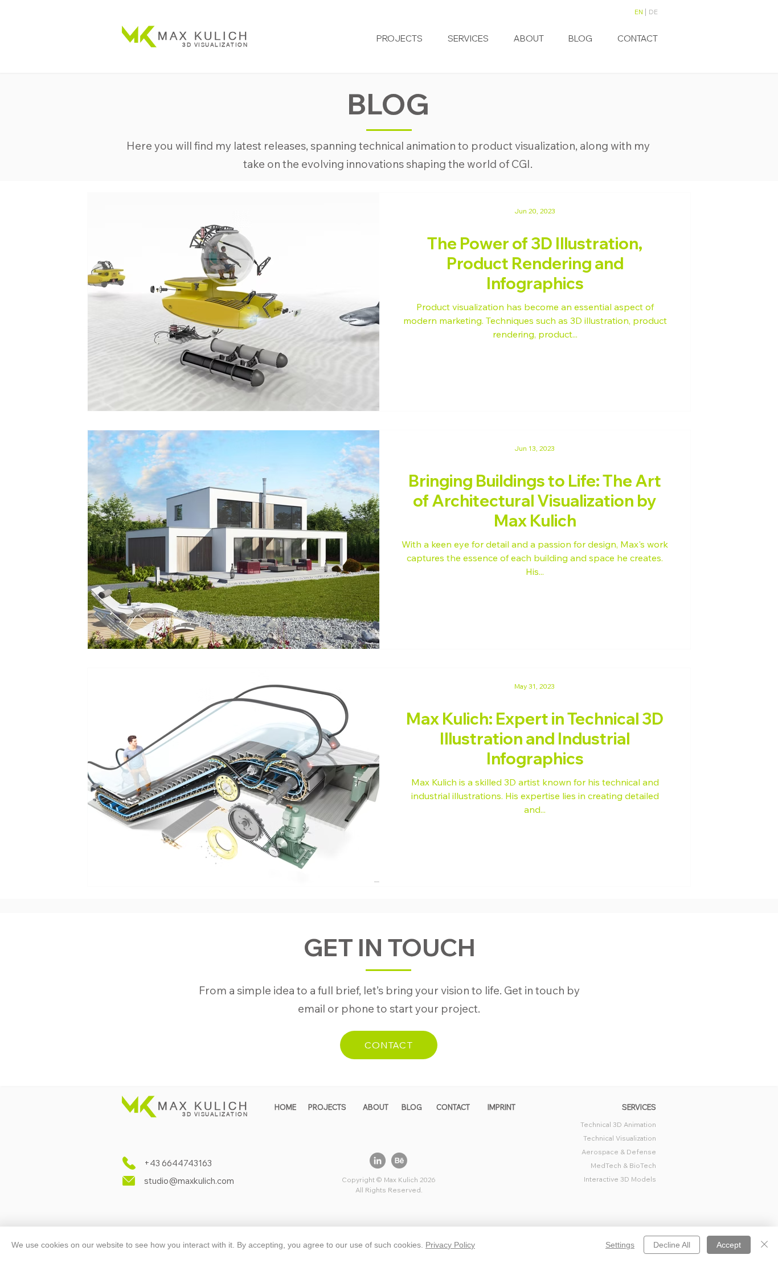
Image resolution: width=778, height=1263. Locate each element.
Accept (728, 1244)
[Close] (764, 1245)
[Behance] (399, 1161)
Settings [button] (619, 1244)
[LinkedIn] (378, 1161)
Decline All (671, 1244)
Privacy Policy (450, 1244)
